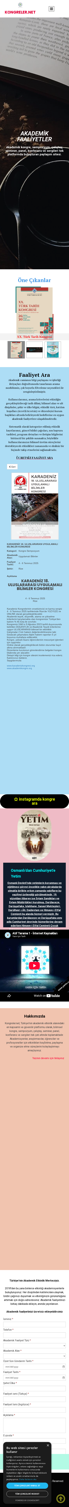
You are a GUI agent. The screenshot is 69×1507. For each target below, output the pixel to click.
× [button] (48, 1445)
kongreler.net (20, 12)
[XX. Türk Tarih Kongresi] (34, 313)
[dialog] (27, 1473)
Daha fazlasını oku (27, 1479)
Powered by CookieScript (27, 1500)
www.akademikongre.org (19, 668)
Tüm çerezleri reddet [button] (27, 1493)
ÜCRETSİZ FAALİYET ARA (34, 458)
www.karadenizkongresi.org (21, 665)
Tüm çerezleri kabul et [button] (27, 1485)
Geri (13, 466)
